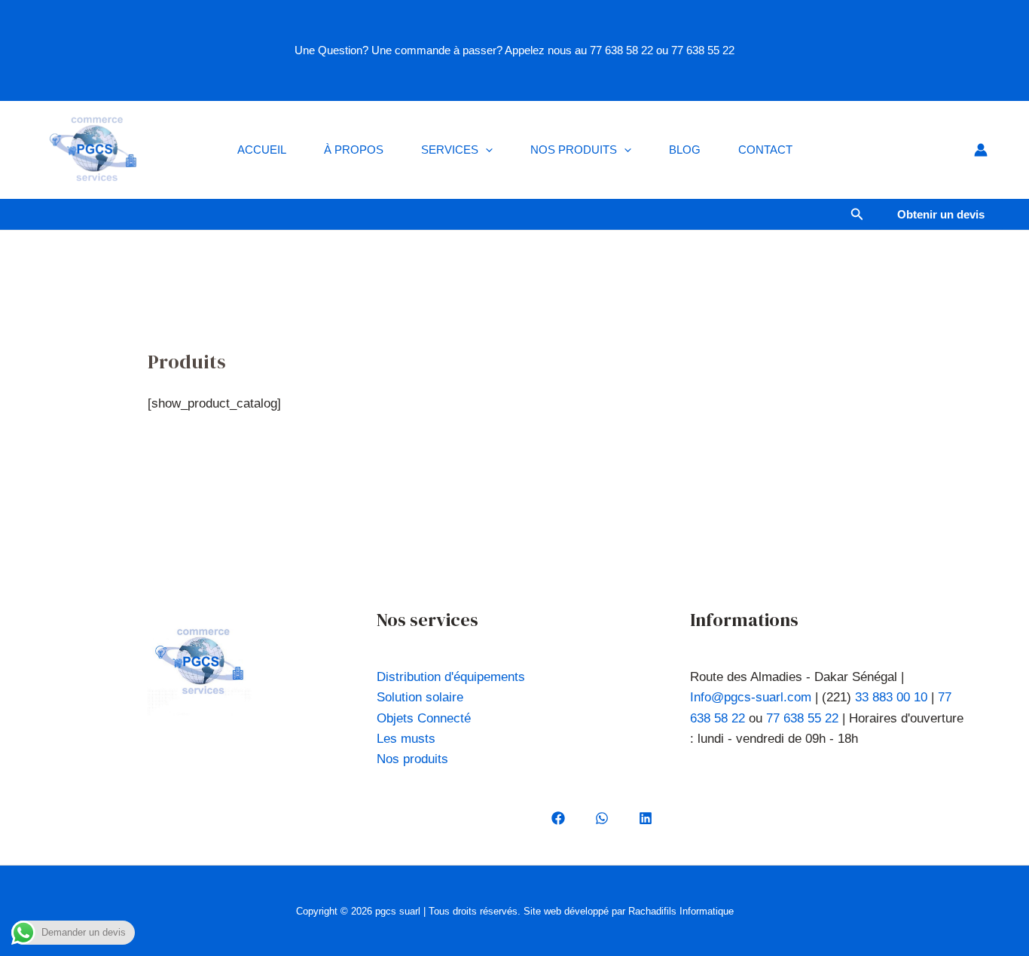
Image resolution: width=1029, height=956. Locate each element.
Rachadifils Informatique (681, 911)
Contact (765, 149)
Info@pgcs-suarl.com (750, 697)
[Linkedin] (645, 818)
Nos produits (573, 149)
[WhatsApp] (602, 818)
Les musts (406, 739)
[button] (485, 150)
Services (449, 149)
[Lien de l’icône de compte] (981, 150)
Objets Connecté (424, 718)
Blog (685, 149)
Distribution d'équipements (451, 677)
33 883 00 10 (891, 697)
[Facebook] (558, 818)
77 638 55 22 (802, 718)
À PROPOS (353, 149)
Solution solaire (420, 697)
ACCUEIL (261, 149)
